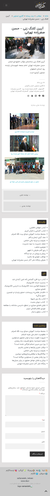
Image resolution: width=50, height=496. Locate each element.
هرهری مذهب (40, 247)
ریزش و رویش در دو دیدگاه (35, 253)
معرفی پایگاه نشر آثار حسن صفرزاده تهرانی (29, 260)
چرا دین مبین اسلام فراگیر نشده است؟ (30, 344)
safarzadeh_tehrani (25, 478)
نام (43, 420)
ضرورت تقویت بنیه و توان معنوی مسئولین (29, 338)
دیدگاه (42, 393)
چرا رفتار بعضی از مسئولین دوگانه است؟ (29, 357)
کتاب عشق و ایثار (38, 312)
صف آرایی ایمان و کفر (37, 237)
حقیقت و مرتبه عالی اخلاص (35, 240)
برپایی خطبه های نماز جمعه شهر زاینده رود (24, 154)
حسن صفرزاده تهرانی (36, 91)
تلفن (43, 442)
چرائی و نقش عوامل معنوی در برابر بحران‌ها (29, 360)
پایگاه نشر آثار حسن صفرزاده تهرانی (31, 363)
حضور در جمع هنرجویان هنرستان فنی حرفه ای (24, 182)
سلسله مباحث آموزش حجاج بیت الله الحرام (29, 234)
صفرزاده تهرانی (15, 91)
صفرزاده (24, 91)
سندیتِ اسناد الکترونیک (36, 282)
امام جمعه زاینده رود (29, 89)
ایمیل (43, 431)
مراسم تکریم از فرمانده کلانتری (24, 132)
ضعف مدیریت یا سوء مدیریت (34, 244)
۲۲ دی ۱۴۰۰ (41, 83)
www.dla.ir (25, 481)
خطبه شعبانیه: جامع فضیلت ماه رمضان (30, 341)
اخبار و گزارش (29, 86)
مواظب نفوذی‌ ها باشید (36, 257)
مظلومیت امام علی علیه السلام (34, 334)
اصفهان (40, 89)
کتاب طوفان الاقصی (38, 227)
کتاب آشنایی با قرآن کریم (35, 231)
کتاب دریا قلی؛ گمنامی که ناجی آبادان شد (29, 279)
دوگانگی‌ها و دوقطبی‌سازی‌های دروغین (30, 354)
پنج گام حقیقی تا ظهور (36, 250)
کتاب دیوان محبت (38, 302)
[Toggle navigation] (6, 5)
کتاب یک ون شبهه (38, 299)
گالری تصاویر (39, 86)
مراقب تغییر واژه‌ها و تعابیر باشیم (32, 347)
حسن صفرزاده (15, 89)
